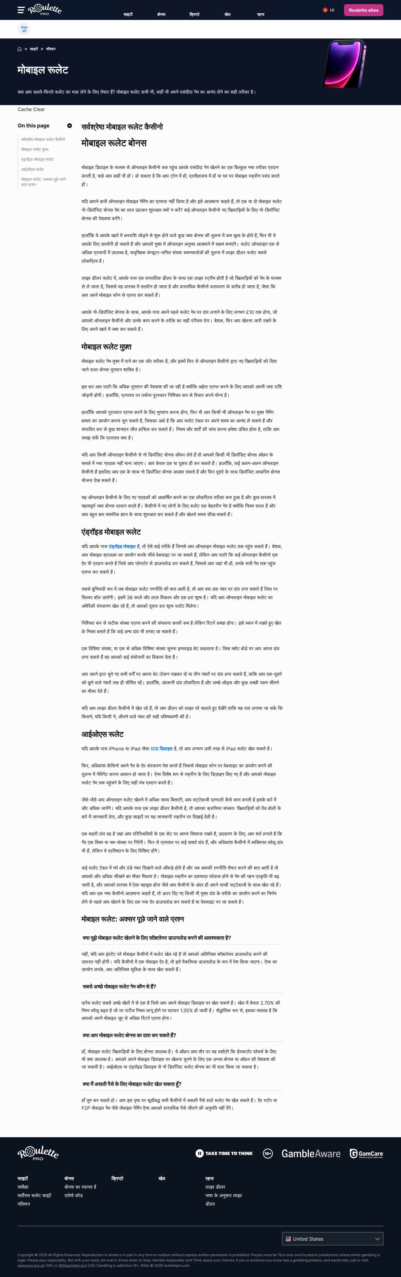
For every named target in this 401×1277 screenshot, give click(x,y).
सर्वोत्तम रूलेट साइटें (34, 1195)
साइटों (23, 1178)
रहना (209, 1178)
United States (308, 1239)
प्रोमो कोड (74, 1195)
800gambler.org (73, 1265)
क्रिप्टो (117, 1178)
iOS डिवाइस (162, 749)
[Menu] (21, 10)
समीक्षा (23, 1187)
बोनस (69, 1178)
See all (24, 29)
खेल (162, 1178)
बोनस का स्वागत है (80, 1187)
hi (332, 10)
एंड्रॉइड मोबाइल (122, 546)
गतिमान (24, 1204)
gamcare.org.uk (31, 1265)
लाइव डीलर (215, 1187)
